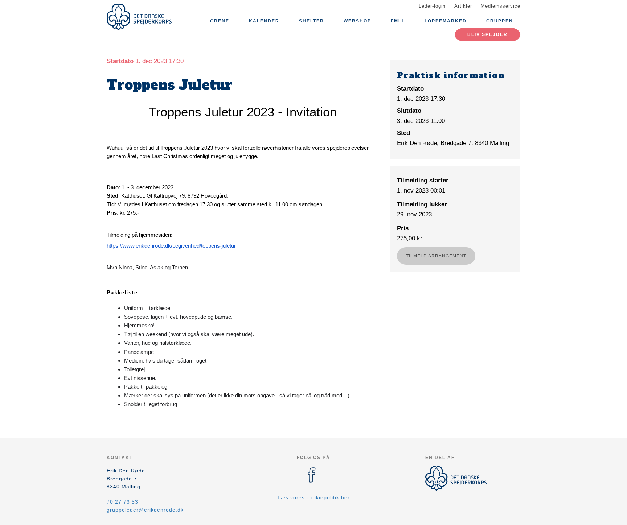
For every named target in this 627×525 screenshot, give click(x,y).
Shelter (311, 21)
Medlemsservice (500, 6)
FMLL (398, 21)
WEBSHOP (357, 21)
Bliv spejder (487, 34)
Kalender (264, 21)
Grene (219, 21)
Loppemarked (446, 21)
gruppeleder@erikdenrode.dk (145, 510)
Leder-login (432, 6)
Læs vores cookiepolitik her (314, 497)
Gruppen (499, 21)
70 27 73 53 (122, 502)
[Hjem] (139, 17)
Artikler (463, 6)
